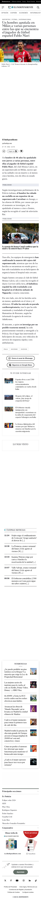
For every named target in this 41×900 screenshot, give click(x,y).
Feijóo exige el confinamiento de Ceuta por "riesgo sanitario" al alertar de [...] (24, 538)
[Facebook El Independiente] (10, 881)
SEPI (4, 804)
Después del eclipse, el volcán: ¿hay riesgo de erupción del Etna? (23, 398)
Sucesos (24, 349)
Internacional (25, 19)
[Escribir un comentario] (21, 151)
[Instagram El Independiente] (23, 881)
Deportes (6, 19)
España (13, 13)
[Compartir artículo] (3, 151)
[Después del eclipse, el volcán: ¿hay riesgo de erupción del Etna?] (8, 398)
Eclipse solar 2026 (9, 800)
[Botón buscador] (38, 7)
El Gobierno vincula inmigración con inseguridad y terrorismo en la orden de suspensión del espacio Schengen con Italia (25, 412)
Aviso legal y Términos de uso (28, 887)
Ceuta (24, 1)
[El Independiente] (20, 7)
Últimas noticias (16, 1)
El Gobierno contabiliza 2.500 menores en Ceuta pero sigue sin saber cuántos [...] (24, 581)
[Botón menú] (3, 7)
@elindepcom (7, 143)
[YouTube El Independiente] (17, 881)
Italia (6, 349)
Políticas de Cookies (14, 892)
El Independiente (9, 140)
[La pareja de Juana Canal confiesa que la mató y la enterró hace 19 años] (20, 233)
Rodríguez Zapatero (9, 810)
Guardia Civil (7, 817)
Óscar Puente (31, 1)
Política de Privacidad (10, 887)
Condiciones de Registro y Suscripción (20, 889)
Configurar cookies (28, 892)
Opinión (4, 13)
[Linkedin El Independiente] (30, 881)
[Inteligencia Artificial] (11, 849)
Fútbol (15, 19)
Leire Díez (6, 820)
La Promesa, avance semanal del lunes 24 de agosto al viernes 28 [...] (23, 548)
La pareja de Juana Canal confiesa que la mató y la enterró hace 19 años (20, 247)
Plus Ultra (6, 807)
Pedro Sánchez (7, 813)
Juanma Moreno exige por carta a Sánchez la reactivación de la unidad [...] (23, 559)
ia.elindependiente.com (12, 853)
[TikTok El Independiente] (36, 881)
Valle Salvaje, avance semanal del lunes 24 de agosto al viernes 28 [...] (24, 570)
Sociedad (14, 349)
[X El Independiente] (5, 881)
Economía (23, 13)
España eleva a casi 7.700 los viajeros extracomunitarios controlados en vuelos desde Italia (25, 384)
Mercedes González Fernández (13, 823)
